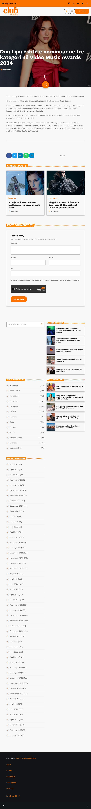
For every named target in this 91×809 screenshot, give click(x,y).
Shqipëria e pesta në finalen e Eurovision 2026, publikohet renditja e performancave (64, 205)
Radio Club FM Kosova (26, 758)
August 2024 (15, 574)
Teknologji (14, 385)
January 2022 (15, 735)
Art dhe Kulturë (16, 438)
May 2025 (14, 527)
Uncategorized (15, 448)
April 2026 (14, 469)
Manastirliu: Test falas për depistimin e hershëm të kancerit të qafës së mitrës (69, 397)
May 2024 (14, 589)
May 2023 (14, 652)
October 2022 (15, 688)
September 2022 (16, 694)
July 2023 (14, 641)
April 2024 (14, 595)
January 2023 (15, 673)
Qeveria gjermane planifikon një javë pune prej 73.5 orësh (69, 350)
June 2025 (14, 522)
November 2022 (16, 683)
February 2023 (16, 667)
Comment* (15, 243)
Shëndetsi (14, 443)
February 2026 (16, 480)
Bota (12, 422)
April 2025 (14, 532)
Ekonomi (13, 417)
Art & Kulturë (15, 391)
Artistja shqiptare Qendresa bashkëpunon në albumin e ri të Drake (24, 205)
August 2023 (15, 636)
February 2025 (16, 542)
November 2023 (16, 621)
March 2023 (15, 662)
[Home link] (11, 11)
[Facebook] (87, 3)
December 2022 (16, 678)
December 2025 (16, 490)
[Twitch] (69, 3)
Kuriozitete (14, 396)
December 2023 (16, 615)
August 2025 (15, 511)
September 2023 (16, 631)
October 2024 (15, 563)
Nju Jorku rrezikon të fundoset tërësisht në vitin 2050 (67, 427)
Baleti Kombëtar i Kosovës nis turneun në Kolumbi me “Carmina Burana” (68, 330)
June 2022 (14, 709)
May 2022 (14, 714)
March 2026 (15, 475)
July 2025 (14, 516)
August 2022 (15, 699)
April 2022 (14, 720)
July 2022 (14, 704)
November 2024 (16, 558)
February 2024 (16, 605)
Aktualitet (14, 406)
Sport (12, 432)
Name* (13, 258)
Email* (51, 258)
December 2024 (16, 553)
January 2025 (15, 548)
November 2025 (16, 496)
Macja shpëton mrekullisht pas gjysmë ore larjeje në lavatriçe (67, 417)
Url (12, 268)
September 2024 (16, 568)
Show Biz (12, 198)
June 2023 (14, 647)
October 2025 (15, 501)
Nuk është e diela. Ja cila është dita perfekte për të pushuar (69, 407)
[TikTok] (74, 3)
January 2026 (15, 485)
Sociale (13, 427)
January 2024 (15, 610)
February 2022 (16, 730)
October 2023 (15, 626)
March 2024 (15, 600)
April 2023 (14, 657)
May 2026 (14, 464)
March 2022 (15, 725)
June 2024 (14, 584)
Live (82, 11)
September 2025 (16, 506)
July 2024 (14, 579)
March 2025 (15, 537)
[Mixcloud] (78, 3)
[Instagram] (83, 3)
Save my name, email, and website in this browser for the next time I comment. (46, 280)
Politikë (13, 412)
